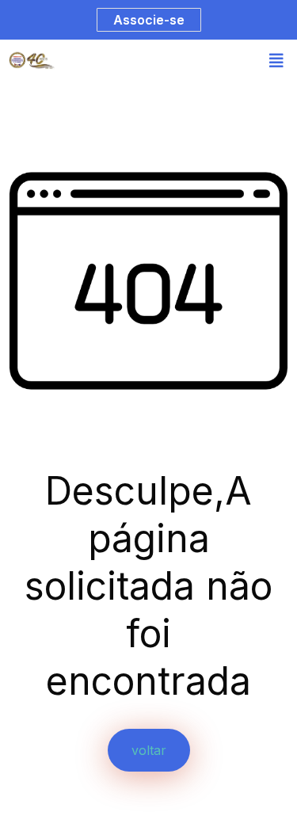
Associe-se (149, 20)
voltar (148, 750)
